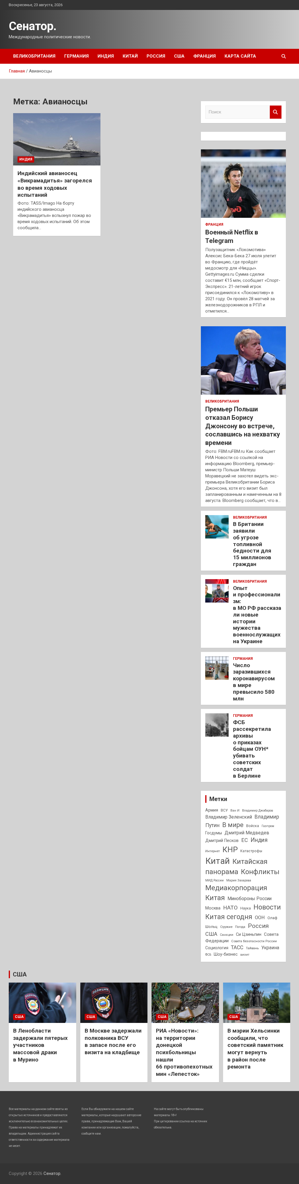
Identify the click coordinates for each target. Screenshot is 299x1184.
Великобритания (34, 56)
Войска (252, 826)
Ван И (234, 810)
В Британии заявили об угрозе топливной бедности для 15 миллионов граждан (252, 544)
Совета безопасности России (254, 941)
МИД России (214, 880)
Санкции (226, 935)
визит (244, 955)
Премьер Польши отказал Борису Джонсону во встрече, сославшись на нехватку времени (242, 425)
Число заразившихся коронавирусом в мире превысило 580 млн (254, 682)
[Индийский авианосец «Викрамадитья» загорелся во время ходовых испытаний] (57, 139)
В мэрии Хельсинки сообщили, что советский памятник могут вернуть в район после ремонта (255, 1048)
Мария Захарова (238, 880)
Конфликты (260, 872)
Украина (270, 947)
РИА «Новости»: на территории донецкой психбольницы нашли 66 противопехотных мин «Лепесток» (184, 1052)
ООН (260, 917)
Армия (211, 810)
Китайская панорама (236, 866)
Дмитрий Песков (222, 840)
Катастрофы (251, 851)
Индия (106, 56)
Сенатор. (33, 26)
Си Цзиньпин (248, 934)
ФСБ (208, 955)
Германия (76, 56)
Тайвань (252, 948)
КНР (230, 849)
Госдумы (213, 833)
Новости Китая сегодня (243, 912)
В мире (233, 825)
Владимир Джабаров (257, 810)
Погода (240, 927)
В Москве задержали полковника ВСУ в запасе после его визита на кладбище (113, 1041)
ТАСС (237, 947)
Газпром (268, 826)
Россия (156, 56)
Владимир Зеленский (228, 817)
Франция (204, 56)
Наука (245, 908)
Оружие (226, 927)
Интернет (212, 851)
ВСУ (224, 810)
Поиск (275, 112)
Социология (216, 947)
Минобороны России (249, 898)
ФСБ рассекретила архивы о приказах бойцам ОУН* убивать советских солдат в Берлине (252, 749)
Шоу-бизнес (226, 954)
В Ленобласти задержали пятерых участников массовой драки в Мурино (40, 1045)
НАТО (230, 907)
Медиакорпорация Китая (236, 893)
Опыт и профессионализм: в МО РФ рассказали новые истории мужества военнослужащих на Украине (257, 615)
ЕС (244, 840)
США (179, 56)
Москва (212, 908)
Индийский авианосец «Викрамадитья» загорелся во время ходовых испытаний (55, 184)
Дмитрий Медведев (247, 833)
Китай (130, 56)
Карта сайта (240, 56)
